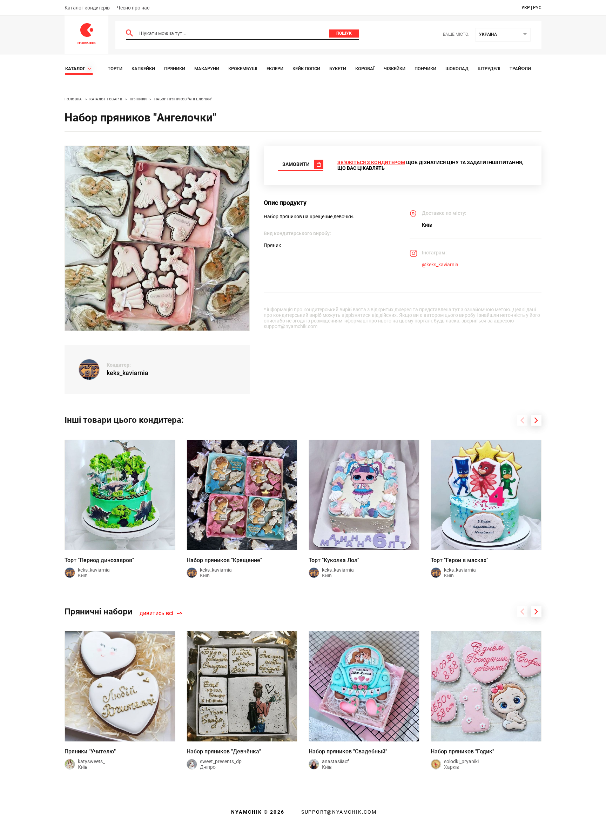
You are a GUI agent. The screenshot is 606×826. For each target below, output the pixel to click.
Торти (115, 68)
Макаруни (206, 68)
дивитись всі (156, 613)
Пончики (425, 68)
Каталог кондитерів (87, 8)
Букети (337, 68)
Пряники (174, 68)
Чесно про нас (133, 8)
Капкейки (143, 68)
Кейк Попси (306, 68)
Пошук (344, 33)
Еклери (275, 68)
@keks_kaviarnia (440, 264)
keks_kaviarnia (127, 373)
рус (537, 7)
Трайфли (520, 68)
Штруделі (489, 68)
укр (525, 7)
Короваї (365, 68)
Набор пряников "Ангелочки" (183, 99)
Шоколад (457, 68)
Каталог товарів (105, 99)
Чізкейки (394, 68)
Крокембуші (242, 68)
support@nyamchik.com (338, 812)
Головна (73, 99)
